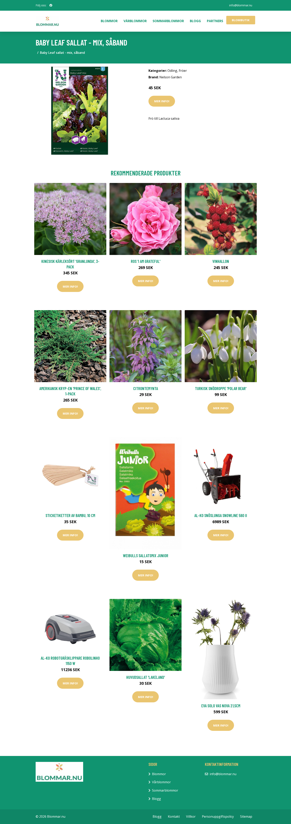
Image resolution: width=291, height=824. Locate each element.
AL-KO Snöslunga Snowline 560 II (220, 515)
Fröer (183, 70)
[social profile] (51, 5)
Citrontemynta (145, 388)
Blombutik (241, 20)
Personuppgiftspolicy (218, 816)
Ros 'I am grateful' (145, 261)
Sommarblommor (168, 21)
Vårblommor (135, 21)
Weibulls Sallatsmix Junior (145, 555)
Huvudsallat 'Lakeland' (145, 677)
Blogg (195, 21)
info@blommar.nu (240, 5)
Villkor (191, 816)
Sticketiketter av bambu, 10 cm (70, 515)
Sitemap (246, 816)
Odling (172, 70)
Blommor (109, 21)
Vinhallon (220, 261)
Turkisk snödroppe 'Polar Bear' (220, 388)
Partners (215, 21)
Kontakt (174, 816)
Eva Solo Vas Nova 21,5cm (220, 705)
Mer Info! (161, 101)
